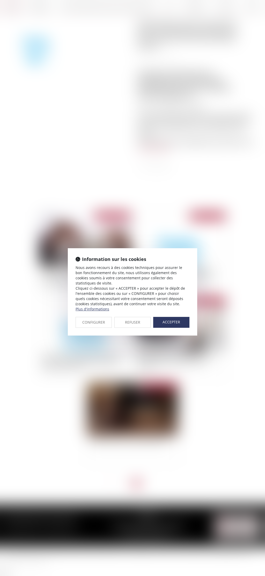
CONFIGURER (93, 322)
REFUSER (132, 322)
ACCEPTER (171, 321)
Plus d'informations (92, 309)
